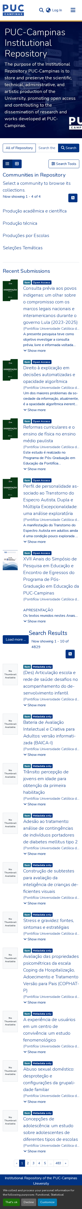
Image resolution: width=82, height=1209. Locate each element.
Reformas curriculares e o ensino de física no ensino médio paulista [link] (49, 434)
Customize (47, 1202)
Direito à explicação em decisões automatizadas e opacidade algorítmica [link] (49, 375)
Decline (29, 1202)
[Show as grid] (17, 164)
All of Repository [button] (19, 147)
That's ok (11, 1202)
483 (58, 1163)
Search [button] (70, 147)
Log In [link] (57, 10)
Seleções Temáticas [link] (23, 248)
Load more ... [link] (16, 639)
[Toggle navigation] (73, 10)
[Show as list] (7, 164)
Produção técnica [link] (20, 223)
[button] (13, 10)
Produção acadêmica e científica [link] (35, 211)
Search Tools (65, 163)
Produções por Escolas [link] (26, 235)
